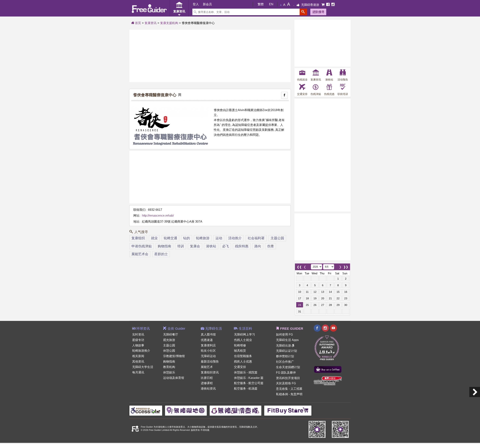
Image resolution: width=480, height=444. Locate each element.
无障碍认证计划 (286, 350)
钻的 (186, 238)
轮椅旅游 (202, 238)
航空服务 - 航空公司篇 (248, 383)
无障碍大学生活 (142, 367)
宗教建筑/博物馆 (174, 356)
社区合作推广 (285, 361)
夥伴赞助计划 (285, 356)
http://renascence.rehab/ (158, 215)
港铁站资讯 (208, 388)
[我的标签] (178, 95)
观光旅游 (169, 340)
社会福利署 (256, 238)
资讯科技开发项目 (288, 378)
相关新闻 (138, 356)
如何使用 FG (284, 334)
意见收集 (282, 388)
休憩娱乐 (169, 372)
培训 (180, 246)
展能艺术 (207, 367)
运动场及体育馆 (173, 377)
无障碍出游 (284, 345)
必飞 (225, 246)
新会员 (207, 4)
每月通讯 (138, 372)
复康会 (195, 246)
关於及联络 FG (286, 383)
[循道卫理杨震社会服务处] (474, 392)
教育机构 (169, 367)
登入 (196, 4)
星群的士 (161, 254)
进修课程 (207, 383)
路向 (257, 246)
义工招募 (296, 388)
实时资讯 (138, 334)
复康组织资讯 (210, 372)
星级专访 (138, 340)
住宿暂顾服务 (243, 356)
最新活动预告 (210, 361)
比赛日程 (207, 377)
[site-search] (303, 12)
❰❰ (299, 266)
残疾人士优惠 (243, 361)
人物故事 (138, 345)
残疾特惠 (241, 246)
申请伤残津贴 (141, 246)
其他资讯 (138, 361)
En (271, 4)
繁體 (261, 4)
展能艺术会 (139, 254)
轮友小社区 (208, 350)
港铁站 (211, 246)
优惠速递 (207, 340)
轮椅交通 (170, 238)
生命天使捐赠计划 (288, 367)
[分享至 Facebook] (284, 95)
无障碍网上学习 (244, 334)
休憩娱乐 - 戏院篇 (245, 372)
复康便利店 (208, 345)
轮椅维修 (240, 345)
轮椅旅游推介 (141, 350)
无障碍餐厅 (170, 334)
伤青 (270, 246)
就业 (154, 238)
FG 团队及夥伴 (286, 372)
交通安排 (240, 367)
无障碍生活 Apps (287, 340)
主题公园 (277, 238)
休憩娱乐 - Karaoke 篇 (248, 377)
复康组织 (138, 238)
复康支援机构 (169, 23)
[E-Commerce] (323, 4)
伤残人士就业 (243, 340)
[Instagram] (333, 4)
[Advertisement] (210, 56)
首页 (137, 23)
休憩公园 (169, 350)
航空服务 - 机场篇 (245, 388)
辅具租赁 (240, 350)
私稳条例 (282, 394)
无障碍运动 (208, 356)
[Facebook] (328, 4)
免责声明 (296, 394)
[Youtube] (333, 328)
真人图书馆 (208, 334)
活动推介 (235, 238)
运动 (218, 238)
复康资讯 (151, 23)
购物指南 (164, 246)
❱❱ (345, 266)
